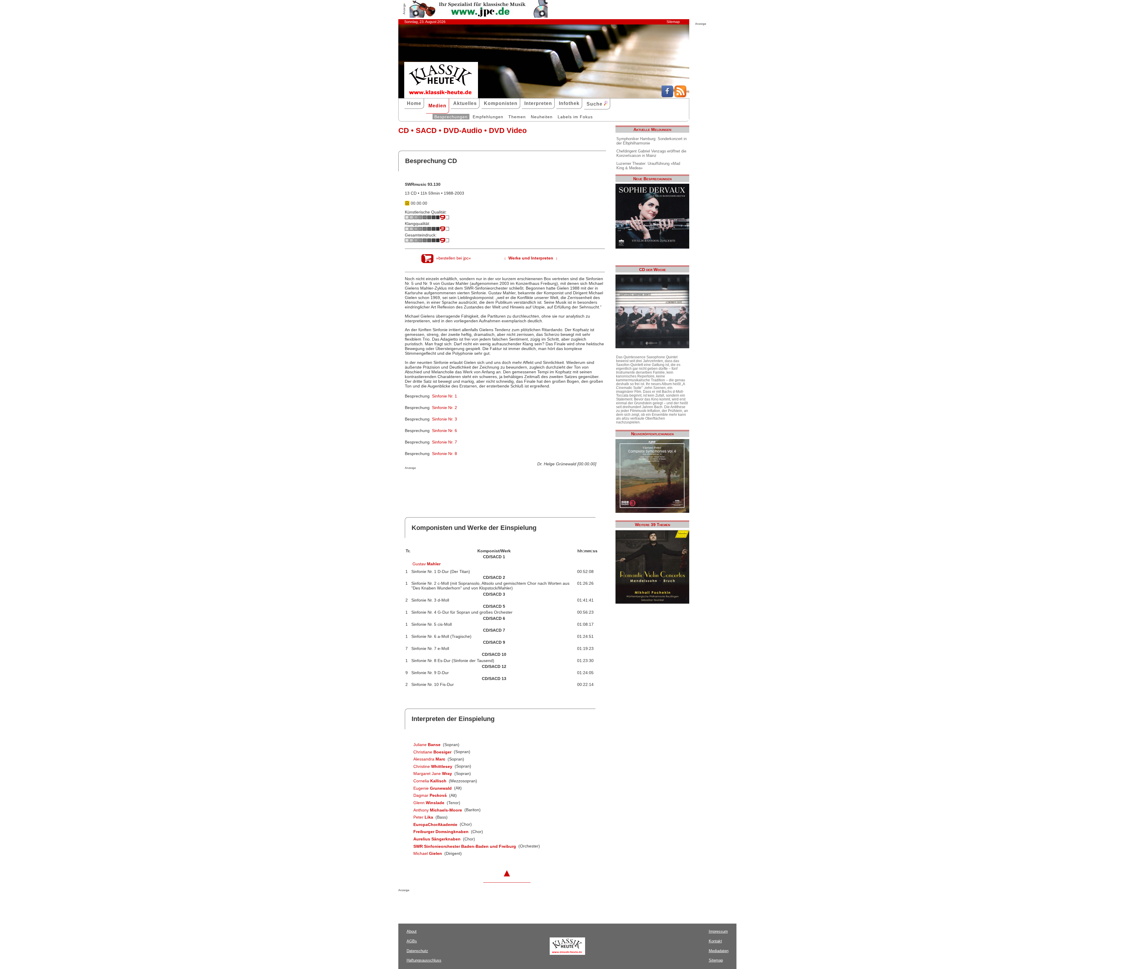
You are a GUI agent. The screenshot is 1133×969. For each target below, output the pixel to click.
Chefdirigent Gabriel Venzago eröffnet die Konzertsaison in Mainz (651, 153)
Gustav (426, 563)
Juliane (427, 744)
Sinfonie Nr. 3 (444, 419)
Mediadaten (718, 951)
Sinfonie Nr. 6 (444, 430)
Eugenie (432, 788)
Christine (432, 766)
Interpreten (538, 103)
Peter (423, 817)
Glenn (428, 802)
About (412, 931)
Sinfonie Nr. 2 (444, 407)
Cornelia (429, 781)
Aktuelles (465, 103)
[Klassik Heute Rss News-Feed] (680, 95)
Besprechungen (451, 116)
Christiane (432, 752)
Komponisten (501, 103)
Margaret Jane (432, 773)
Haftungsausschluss (424, 960)
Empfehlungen (488, 116)
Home (414, 103)
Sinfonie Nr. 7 (444, 442)
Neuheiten (542, 116)
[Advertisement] (474, 481)
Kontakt (715, 941)
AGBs (412, 941)
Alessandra (429, 759)
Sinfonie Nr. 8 (444, 453)
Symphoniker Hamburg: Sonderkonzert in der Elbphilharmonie (651, 141)
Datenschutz (417, 951)
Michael (427, 853)
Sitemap (673, 22)
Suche (595, 103)
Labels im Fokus (575, 116)
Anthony (437, 810)
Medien (437, 105)
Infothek (569, 103)
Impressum (718, 931)
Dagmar (430, 795)
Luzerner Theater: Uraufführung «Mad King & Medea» (648, 165)
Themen (517, 116)
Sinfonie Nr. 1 (444, 396)
